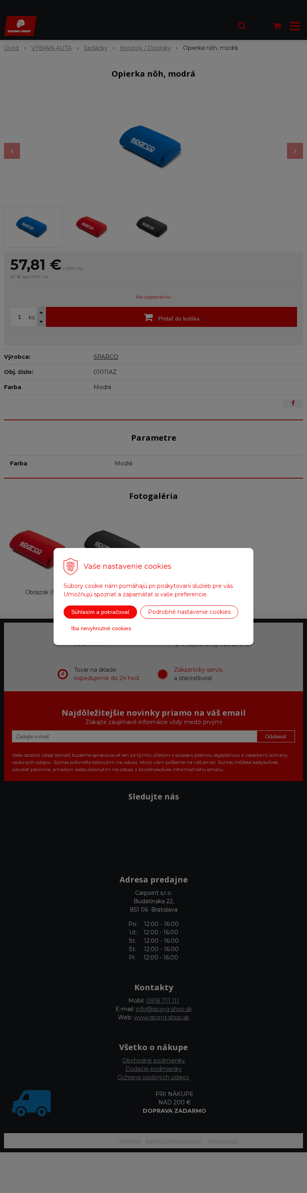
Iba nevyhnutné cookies (101, 628)
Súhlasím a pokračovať (100, 612)
